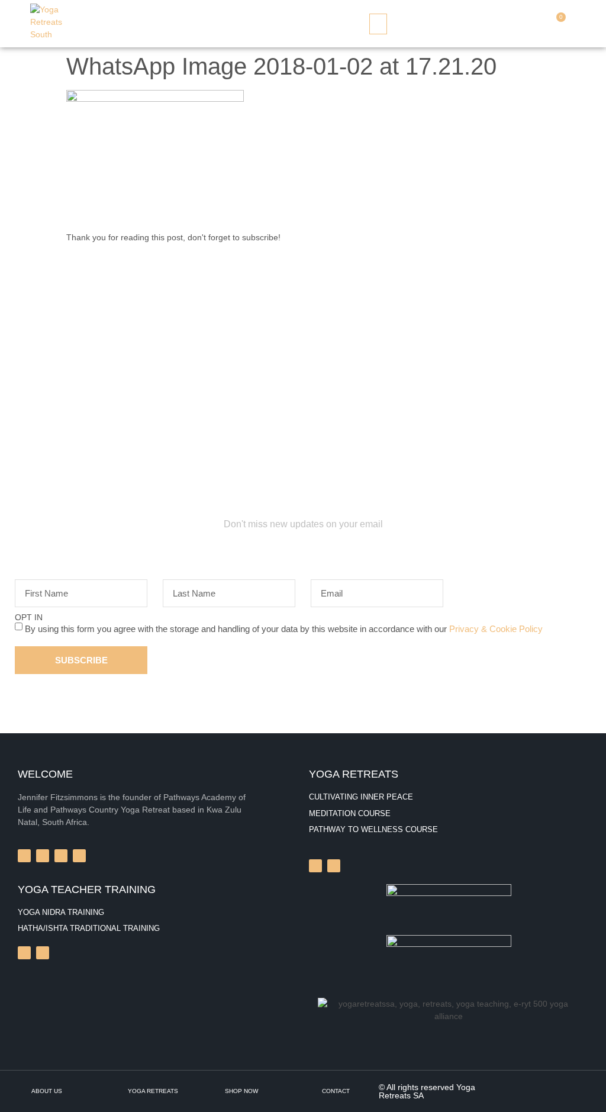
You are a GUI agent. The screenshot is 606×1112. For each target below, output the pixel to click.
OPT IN (29, 617)
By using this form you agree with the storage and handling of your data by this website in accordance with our (284, 629)
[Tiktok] (24, 952)
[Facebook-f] (24, 855)
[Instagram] (315, 865)
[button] (378, 24)
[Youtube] (42, 952)
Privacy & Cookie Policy (496, 629)
